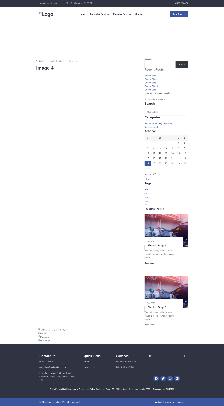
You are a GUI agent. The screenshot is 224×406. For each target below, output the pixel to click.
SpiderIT (181, 402)
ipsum (146, 197)
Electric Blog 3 (151, 79)
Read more (149, 263)
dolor (146, 193)
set (145, 205)
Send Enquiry (179, 14)
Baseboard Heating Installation (158, 123)
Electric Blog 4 (151, 83)
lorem (146, 201)
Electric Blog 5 (151, 86)
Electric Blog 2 (151, 75)
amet (146, 190)
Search (148, 59)
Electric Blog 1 (151, 90)
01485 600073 (181, 3)
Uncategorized (151, 127)
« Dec (147, 179)
